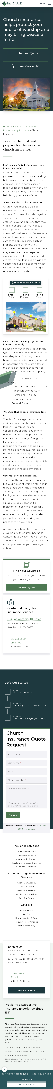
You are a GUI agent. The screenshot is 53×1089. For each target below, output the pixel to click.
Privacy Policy (21, 1055)
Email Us (16, 642)
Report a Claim (26, 910)
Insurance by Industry (16, 130)
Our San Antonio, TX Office (24, 619)
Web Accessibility (26, 925)
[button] (45, 3)
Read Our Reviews (26, 890)
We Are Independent (26, 894)
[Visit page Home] (12, 3)
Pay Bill (26, 914)
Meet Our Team (27, 886)
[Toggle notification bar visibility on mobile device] (4, 1069)
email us (30, 829)
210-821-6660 (18, 639)
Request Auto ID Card (26, 918)
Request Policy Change (26, 922)
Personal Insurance (26, 851)
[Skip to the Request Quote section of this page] (25, 53)
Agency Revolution (25, 1051)
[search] (36, 3)
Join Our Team (26, 898)
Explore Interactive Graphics (26, 863)
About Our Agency (26, 883)
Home (6, 126)
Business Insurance (24, 126)
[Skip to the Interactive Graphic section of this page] (25, 66)
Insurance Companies (26, 867)
